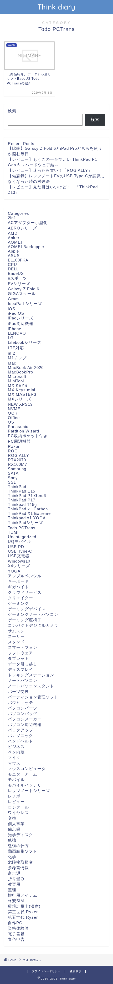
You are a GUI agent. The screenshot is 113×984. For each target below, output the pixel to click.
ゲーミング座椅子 (25, 620)
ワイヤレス (18, 812)
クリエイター (20, 598)
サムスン (16, 631)
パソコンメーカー (25, 719)
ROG (13, 451)
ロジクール (18, 807)
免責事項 (75, 971)
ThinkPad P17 (21, 500)
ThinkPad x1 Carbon (28, 509)
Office (14, 417)
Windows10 (19, 561)
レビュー (16, 801)
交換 (12, 818)
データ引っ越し (22, 664)
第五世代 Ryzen (23, 917)
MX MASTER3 (22, 394)
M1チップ (17, 358)
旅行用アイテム (22, 895)
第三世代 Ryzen (23, 912)
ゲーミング (18, 603)
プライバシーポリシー (46, 971)
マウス (14, 763)
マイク (14, 757)
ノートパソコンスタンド (31, 686)
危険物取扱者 (20, 862)
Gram (13, 299)
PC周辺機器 (19, 441)
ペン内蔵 (16, 752)
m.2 (11, 353)
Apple (13, 251)
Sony (13, 477)
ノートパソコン (22, 680)
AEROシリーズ (22, 228)
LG (11, 337)
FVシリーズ (19, 283)
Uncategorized (22, 536)
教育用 (14, 884)
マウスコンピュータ (27, 768)
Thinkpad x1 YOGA (27, 518)
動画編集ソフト (22, 851)
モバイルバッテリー (27, 785)
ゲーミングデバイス (27, 609)
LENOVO (17, 333)
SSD (12, 482)
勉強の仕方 (18, 845)
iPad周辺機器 (20, 323)
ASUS (14, 255)
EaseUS (16, 273)
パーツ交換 (18, 691)
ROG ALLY (18, 455)
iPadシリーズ (20, 318)
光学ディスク (20, 834)
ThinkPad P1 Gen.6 (27, 495)
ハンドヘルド (20, 741)
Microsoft (17, 376)
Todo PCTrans (21, 528)
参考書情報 (18, 867)
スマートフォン (22, 647)
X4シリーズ (19, 566)
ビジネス (16, 746)
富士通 (14, 873)
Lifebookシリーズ (24, 342)
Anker (13, 238)
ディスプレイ (20, 669)
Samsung (17, 469)
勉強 (12, 840)
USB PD (16, 546)
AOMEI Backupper (26, 246)
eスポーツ (17, 278)
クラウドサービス (25, 592)
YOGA (14, 571)
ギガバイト (18, 587)
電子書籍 (16, 934)
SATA (13, 473)
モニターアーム (22, 774)
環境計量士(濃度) (24, 906)
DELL (13, 269)
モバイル (16, 779)
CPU (12, 264)
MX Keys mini (21, 390)
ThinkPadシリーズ (25, 522)
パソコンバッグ (22, 713)
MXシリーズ (19, 399)
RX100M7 (17, 464)
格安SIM (16, 901)
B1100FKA (18, 260)
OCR (13, 413)
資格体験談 (18, 928)
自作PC (15, 923)
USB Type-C (20, 551)
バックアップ (20, 730)
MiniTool (16, 381)
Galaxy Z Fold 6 (23, 289)
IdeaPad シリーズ (25, 303)
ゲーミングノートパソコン (33, 614)
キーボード (18, 581)
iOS (11, 309)
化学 (12, 856)
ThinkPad (17, 486)
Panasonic (18, 426)
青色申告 (16, 939)
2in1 (12, 218)
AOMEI (15, 242)
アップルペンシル (25, 576)
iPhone (14, 329)
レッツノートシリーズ (29, 790)
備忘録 (14, 829)
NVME (14, 409)
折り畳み (16, 878)
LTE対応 (16, 348)
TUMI (13, 532)
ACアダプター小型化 (28, 222)
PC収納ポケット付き (28, 436)
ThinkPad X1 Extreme (29, 513)
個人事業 (16, 823)
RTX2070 (17, 460)
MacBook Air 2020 (26, 367)
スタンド (16, 642)
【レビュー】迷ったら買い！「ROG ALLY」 (50, 170)
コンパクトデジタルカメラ (33, 625)
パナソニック (20, 735)
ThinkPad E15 (21, 491)
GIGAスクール (22, 293)
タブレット (18, 658)
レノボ (14, 796)
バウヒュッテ (20, 702)
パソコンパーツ (22, 708)
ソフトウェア (20, 653)
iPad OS (16, 313)
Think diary (56, 7)
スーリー (16, 636)
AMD (13, 233)
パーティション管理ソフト (33, 697)
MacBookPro (20, 372)
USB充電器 (18, 556)
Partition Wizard (23, 431)
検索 (12, 111)
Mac (12, 363)
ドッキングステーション (31, 675)
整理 (12, 889)
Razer (14, 446)
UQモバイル (19, 541)
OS (11, 422)
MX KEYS (17, 385)
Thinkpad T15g (22, 504)
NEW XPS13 (20, 404)
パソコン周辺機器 (25, 724)
